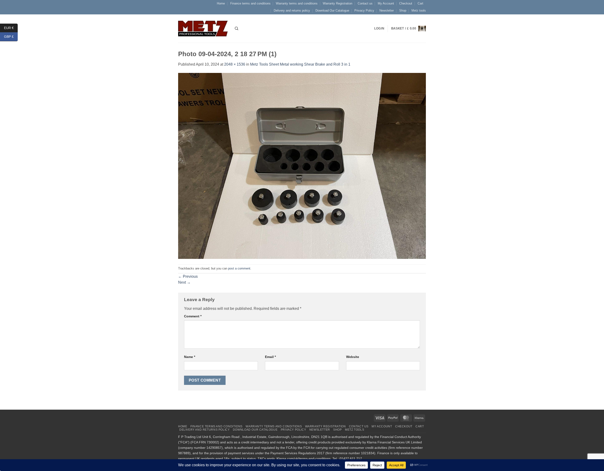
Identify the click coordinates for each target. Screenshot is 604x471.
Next (184, 282)
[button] (408, 28)
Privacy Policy (364, 10)
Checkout (405, 3)
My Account (386, 3)
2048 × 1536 (234, 64)
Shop (402, 10)
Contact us (365, 3)
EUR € (11, 27)
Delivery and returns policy (292, 10)
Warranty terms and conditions (297, 3)
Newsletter (386, 10)
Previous (188, 276)
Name (189, 357)
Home (221, 3)
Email (270, 357)
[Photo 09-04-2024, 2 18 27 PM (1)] (302, 166)
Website (352, 357)
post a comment (239, 268)
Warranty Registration (337, 3)
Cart (420, 3)
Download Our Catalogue (332, 10)
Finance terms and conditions (250, 3)
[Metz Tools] (203, 28)
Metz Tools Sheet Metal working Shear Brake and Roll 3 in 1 (300, 64)
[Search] (236, 28)
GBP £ (11, 36)
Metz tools (418, 10)
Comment (192, 316)
